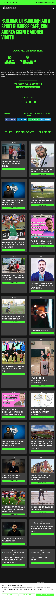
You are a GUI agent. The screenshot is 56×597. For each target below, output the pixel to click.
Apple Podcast (28, 61)
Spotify (10, 61)
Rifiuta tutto (27, 594)
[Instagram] (5, 3)
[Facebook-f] (2, 3)
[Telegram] (14, 3)
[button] (53, 8)
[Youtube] (8, 3)
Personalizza (10, 594)
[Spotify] (11, 3)
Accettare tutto (45, 594)
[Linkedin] (17, 3)
